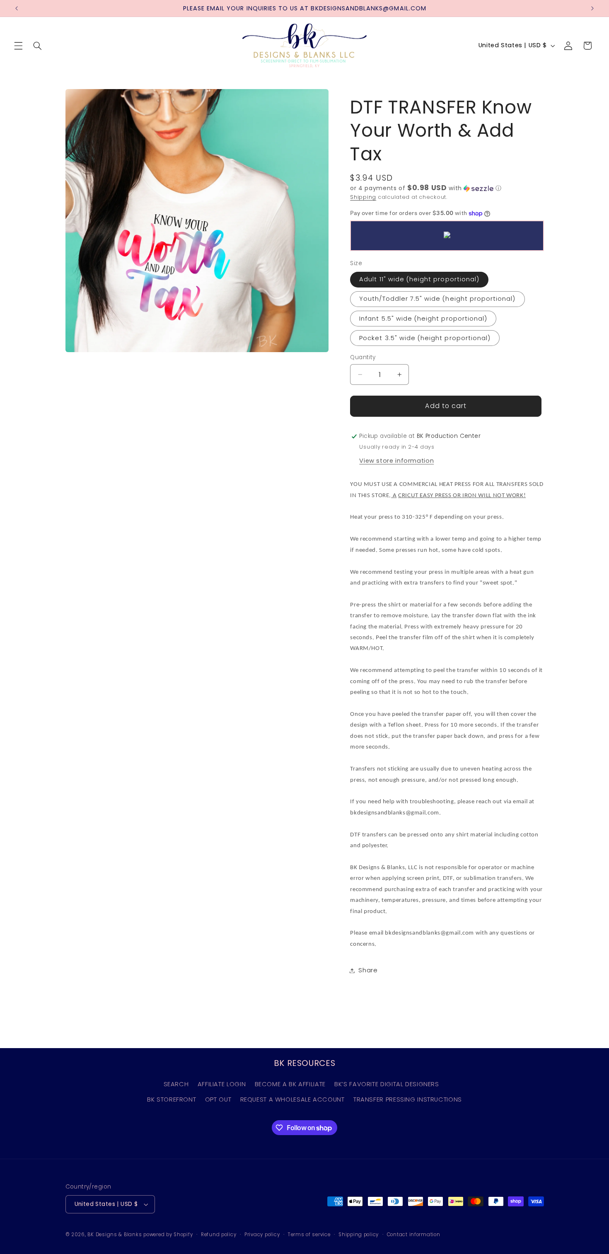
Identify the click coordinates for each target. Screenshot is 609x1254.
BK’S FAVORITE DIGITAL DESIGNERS (386, 1084)
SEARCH (176, 1084)
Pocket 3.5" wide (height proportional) (425, 338)
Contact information (413, 1234)
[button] (18, 45)
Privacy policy (262, 1234)
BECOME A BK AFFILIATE (290, 1084)
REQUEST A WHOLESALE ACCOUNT (292, 1099)
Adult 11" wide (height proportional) (419, 279)
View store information (396, 461)
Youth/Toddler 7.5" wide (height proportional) (437, 299)
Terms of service (309, 1234)
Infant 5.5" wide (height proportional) (423, 318)
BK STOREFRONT (171, 1099)
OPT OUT (218, 1099)
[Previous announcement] (16, 8)
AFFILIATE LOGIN (222, 1084)
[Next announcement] (592, 8)
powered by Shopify (168, 1234)
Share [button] (367, 970)
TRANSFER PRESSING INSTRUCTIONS (407, 1099)
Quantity (362, 357)
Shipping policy (358, 1234)
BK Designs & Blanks (114, 1234)
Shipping (363, 197)
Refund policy (219, 1234)
